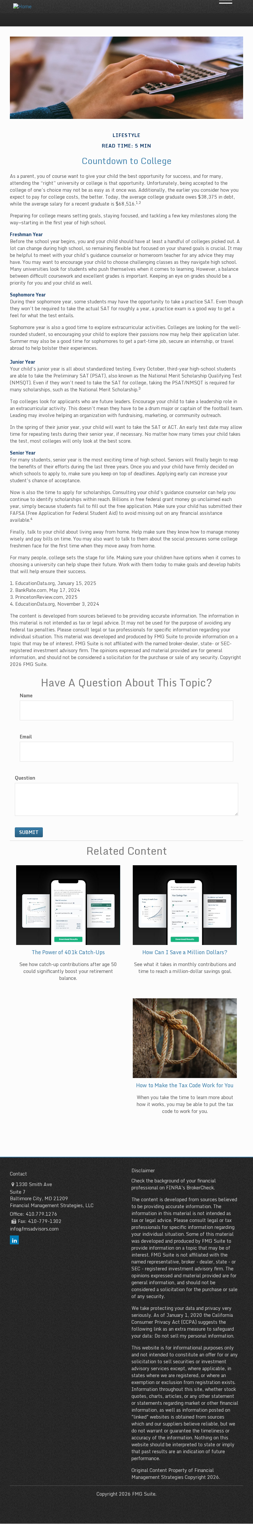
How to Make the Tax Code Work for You (185, 1085)
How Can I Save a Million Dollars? (184, 952)
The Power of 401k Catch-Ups (68, 952)
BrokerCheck (200, 1187)
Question (25, 778)
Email (26, 737)
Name (26, 695)
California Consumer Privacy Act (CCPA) (182, 1318)
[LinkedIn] (14, 1239)
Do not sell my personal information (194, 1336)
